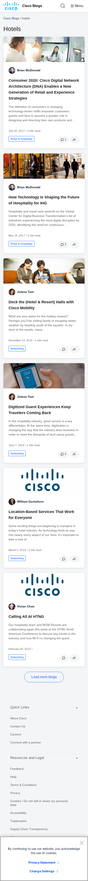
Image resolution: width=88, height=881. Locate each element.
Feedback (17, 768)
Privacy (15, 793)
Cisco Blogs (32, 6)
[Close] (81, 843)
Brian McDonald (28, 70)
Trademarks (18, 821)
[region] (44, 858)
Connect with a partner (25, 742)
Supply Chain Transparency (29, 829)
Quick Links (19, 707)
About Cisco (18, 718)
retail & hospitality (21, 139)
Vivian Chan (26, 606)
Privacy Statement (41, 862)
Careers (15, 734)
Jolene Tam (25, 292)
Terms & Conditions (23, 785)
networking (17, 348)
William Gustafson (30, 501)
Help (13, 776)
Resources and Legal (27, 758)
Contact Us (17, 726)
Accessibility (18, 813)
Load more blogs (44, 677)
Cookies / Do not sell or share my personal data (39, 803)
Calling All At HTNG (26, 616)
